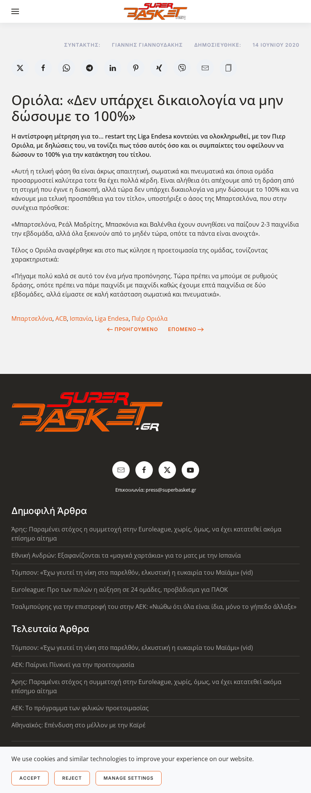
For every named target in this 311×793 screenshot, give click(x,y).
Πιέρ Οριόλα (150, 318)
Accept (30, 778)
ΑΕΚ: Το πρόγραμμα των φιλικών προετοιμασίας (80, 708)
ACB (61, 318)
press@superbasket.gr (171, 489)
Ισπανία (81, 318)
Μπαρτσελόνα (31, 318)
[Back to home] (155, 11)
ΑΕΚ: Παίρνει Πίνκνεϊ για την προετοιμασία (72, 665)
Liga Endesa (112, 318)
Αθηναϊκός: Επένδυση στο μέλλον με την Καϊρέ (78, 725)
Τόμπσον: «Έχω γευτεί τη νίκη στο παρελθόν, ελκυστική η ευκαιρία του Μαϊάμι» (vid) (132, 572)
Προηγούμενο (136, 329)
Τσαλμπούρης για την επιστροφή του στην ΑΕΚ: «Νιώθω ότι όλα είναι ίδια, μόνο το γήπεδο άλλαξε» (154, 606)
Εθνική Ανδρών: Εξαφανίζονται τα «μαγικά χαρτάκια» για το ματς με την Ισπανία (126, 555)
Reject (72, 778)
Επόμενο (182, 329)
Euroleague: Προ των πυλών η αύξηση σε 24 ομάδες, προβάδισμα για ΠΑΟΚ (119, 589)
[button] (15, 11)
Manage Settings (129, 778)
